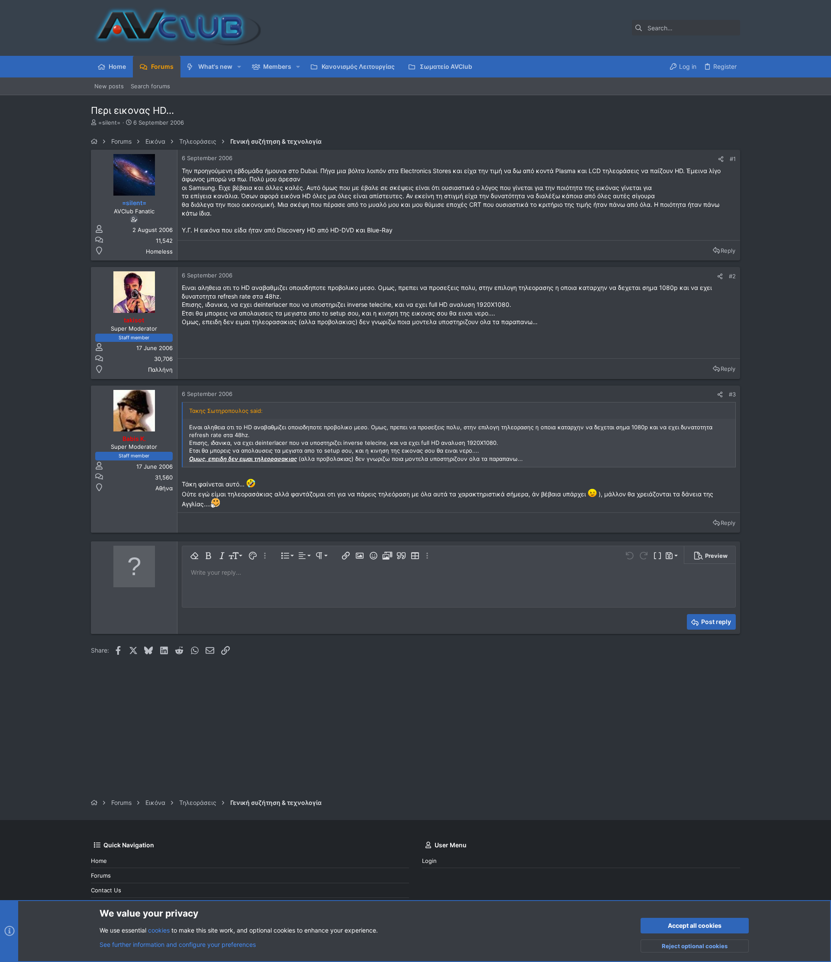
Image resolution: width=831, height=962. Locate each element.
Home (99, 860)
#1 (733, 158)
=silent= (109, 122)
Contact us (106, 890)
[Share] (721, 159)
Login (429, 860)
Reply (728, 250)
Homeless (159, 251)
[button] (239, 67)
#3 (732, 394)
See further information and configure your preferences (178, 944)
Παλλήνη (160, 369)
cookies (159, 930)
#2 (732, 276)
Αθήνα (164, 488)
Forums (101, 875)
